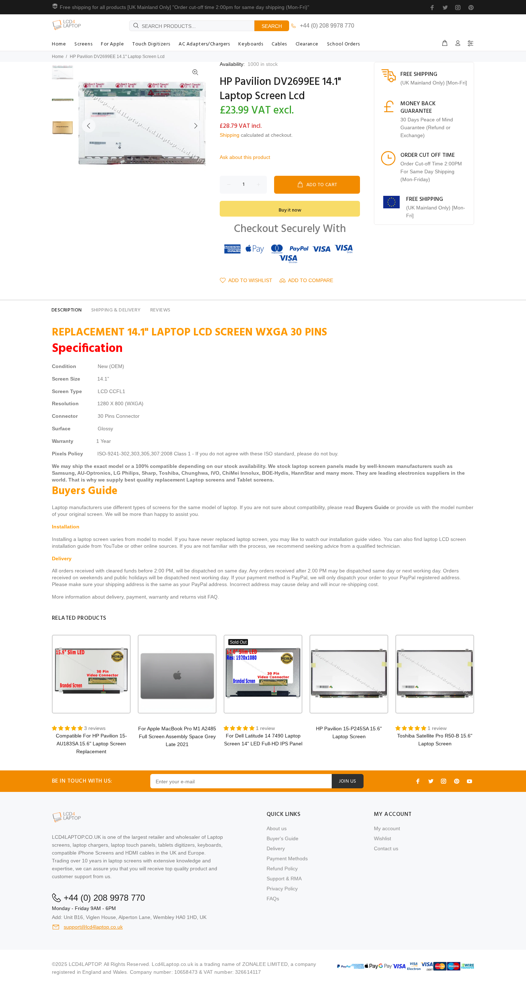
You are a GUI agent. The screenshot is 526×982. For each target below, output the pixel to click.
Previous (89, 125)
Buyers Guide (372, 507)
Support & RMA (284, 878)
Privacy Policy (282, 888)
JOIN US (347, 781)
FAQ (213, 597)
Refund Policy (282, 868)
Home (58, 56)
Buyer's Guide (282, 838)
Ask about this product (245, 157)
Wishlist (382, 838)
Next (195, 125)
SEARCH (272, 26)
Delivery (276, 848)
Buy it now (290, 210)
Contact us (386, 848)
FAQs (273, 898)
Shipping (229, 135)
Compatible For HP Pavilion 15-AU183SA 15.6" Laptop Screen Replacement (91, 743)
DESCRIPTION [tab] (67, 310)
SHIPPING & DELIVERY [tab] (116, 310)
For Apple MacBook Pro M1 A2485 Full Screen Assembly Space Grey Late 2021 (177, 736)
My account (387, 828)
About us (277, 828)
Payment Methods (287, 858)
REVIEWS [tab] (160, 310)
